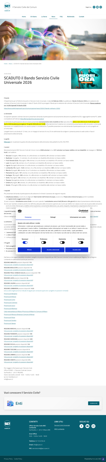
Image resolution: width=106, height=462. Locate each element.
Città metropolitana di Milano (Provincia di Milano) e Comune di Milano (25, 311)
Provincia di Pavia (9, 317)
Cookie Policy (18, 459)
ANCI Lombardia (59, 429)
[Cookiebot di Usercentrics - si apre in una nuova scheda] (81, 211)
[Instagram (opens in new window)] (100, 7)
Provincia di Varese (10, 323)
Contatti (81, 16)
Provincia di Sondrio (10, 320)
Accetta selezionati (53, 250)
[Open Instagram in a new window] (93, 426)
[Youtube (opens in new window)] (97, 7)
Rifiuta (29, 250)
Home (24, 16)
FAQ (61, 16)
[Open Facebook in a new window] (81, 426)
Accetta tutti (77, 250)
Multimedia (70, 16)
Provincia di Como (9, 299)
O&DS (100, 459)
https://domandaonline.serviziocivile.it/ (32, 119)
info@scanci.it (37, 445)
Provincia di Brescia (10, 297)
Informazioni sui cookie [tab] (78, 217)
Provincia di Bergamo (10, 294)
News (53, 16)
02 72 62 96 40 (40, 441)
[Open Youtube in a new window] (87, 426)
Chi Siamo (33, 16)
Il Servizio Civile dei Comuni (25, 7)
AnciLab (94, 459)
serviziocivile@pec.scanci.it (40, 448)
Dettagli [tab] (53, 217)
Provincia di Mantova (10, 308)
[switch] (43, 242)
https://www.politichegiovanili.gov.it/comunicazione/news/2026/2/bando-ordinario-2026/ (32, 108)
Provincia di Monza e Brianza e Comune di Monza (19, 314)
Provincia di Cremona (10, 302)
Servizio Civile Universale (62, 425)
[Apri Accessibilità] (103, 459)
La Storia (44, 16)
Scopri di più (93, 403)
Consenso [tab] (28, 217)
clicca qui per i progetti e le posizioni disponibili (18, 336)
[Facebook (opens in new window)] (94, 7)
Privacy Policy (8, 459)
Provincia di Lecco (9, 305)
